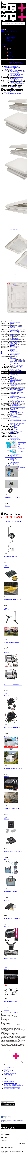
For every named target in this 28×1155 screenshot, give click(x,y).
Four (11, 357)
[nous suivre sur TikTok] (7, 1118)
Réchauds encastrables (15, 353)
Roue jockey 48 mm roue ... (11, 556)
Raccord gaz (12, 381)
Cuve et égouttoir (14, 355)
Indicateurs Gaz (13, 374)
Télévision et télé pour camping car (12, 1084)
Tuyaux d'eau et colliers (15, 439)
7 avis (6, 608)
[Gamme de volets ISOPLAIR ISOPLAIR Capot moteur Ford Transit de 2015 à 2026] (13, 750)
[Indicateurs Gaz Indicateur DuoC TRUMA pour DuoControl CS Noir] (13, 834)
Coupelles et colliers (14, 438)
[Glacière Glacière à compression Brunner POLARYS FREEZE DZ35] (13, 941)
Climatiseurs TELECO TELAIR (17, 372)
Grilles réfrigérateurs (14, 396)
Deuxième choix (8, 69)
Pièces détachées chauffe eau (16, 368)
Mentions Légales (4, 1121)
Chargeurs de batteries (15, 91)
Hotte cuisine (13, 358)
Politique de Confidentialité (10, 1073)
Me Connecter (22, 1143)
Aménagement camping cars (10, 1083)
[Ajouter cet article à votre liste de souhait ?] (1, 354)
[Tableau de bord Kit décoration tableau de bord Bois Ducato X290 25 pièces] (13, 984)
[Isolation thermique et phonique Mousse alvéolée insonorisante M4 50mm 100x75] (13, 582)
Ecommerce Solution (12, 1120)
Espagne (10, 58)
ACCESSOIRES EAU (15, 413)
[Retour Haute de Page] (1, 1123)
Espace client (7, 1069)
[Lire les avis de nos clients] (13, 27)
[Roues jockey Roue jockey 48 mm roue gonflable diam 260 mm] (13, 539)
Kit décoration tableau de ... (11, 1001)
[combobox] (13, 23)
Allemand (10, 57)
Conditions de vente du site (10, 1067)
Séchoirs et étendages (15, 322)
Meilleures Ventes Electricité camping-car (13, 1085)
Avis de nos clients (8, 1074)
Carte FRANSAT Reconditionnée (13, 457)
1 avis (6, 565)
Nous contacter (11, 37)
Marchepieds (13, 324)
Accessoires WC (13, 411)
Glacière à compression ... (10, 958)
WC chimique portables (15, 405)
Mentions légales (7, 1071)
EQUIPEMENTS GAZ (15, 373)
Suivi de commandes (8, 1070)
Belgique (10, 52)
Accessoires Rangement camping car (12, 1088)
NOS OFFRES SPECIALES (11, 67)
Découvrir (7, 465)
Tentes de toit (13, 327)
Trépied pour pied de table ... (11, 642)
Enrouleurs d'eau (13, 416)
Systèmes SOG (13, 409)
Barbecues (12, 350)
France (9, 49)
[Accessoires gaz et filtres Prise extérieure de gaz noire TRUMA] (13, 908)
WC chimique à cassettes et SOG (17, 407)
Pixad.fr (21, 1120)
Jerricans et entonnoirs (15, 417)
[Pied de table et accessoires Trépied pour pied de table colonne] (13, 624)
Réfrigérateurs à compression (16, 389)
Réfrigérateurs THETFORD (16, 392)
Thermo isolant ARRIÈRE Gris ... (13, 685)
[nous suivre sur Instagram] (4, 1118)
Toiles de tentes (13, 328)
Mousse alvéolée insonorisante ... (12, 599)
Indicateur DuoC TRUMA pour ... (13, 851)
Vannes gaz (12, 382)
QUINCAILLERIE (10, 66)
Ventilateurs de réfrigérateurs (16, 398)
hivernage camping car (9, 1081)
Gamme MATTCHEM (15, 424)
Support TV (12, 69)
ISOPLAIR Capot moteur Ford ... (13, 768)
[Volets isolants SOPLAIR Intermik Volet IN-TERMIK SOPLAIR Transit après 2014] (13, 791)
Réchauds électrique (14, 354)
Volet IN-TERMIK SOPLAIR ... (12, 808)
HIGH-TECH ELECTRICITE (14, 62)
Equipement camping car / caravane (12, 1087)
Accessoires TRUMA (15, 369)
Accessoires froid (14, 400)
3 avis (6, 650)
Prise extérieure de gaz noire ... (12, 918)
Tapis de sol (12, 320)
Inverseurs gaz (13, 385)
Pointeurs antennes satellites (16, 74)
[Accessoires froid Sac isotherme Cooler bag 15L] (13, 874)
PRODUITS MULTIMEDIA (17, 63)
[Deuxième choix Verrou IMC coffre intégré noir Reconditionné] (13, 480)
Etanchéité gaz (13, 378)
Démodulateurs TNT (14, 73)
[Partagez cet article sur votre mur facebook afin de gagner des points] (1, 352)
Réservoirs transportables (15, 419)
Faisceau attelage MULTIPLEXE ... (13, 727)
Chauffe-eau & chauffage (16, 366)
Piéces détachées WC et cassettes (17, 412)
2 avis (6, 693)
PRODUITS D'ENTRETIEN (17, 423)
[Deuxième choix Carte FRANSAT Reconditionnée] (13, 446)
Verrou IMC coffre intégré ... (12, 497)
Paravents (12, 323)
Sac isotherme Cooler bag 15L (12, 891)
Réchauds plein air (14, 351)
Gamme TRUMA (14, 363)
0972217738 (14, 31)
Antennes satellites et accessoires (17, 71)
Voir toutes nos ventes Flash (13, 521)
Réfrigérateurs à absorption (16, 394)
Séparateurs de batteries (15, 93)
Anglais (10, 55)
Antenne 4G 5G (13, 64)
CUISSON (12, 349)
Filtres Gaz (12, 377)
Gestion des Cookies (8, 1075)
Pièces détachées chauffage (16, 370)
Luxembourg (11, 51)
